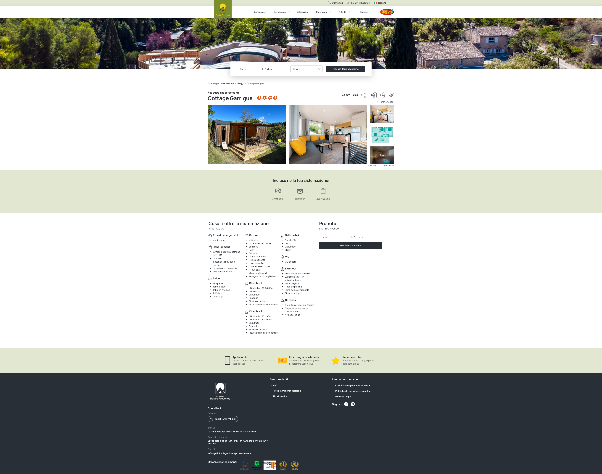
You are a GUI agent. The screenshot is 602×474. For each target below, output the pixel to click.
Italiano (382, 2)
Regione (364, 12)
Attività (342, 12)
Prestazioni (321, 12)
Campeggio (259, 12)
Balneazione (303, 12)
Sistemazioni (280, 12)
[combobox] (306, 69)
